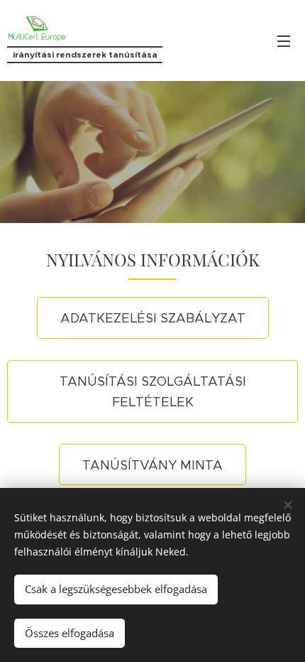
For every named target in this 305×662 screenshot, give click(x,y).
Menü (284, 40)
